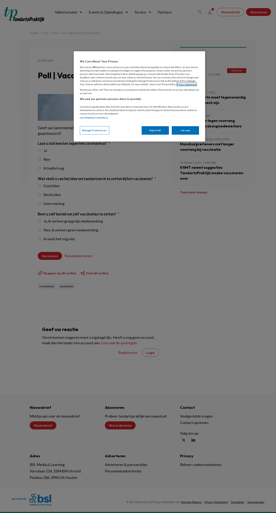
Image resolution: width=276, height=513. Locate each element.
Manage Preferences (94, 130)
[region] (139, 96)
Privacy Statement (186, 84)
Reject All (155, 130)
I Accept (185, 130)
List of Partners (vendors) (94, 117)
